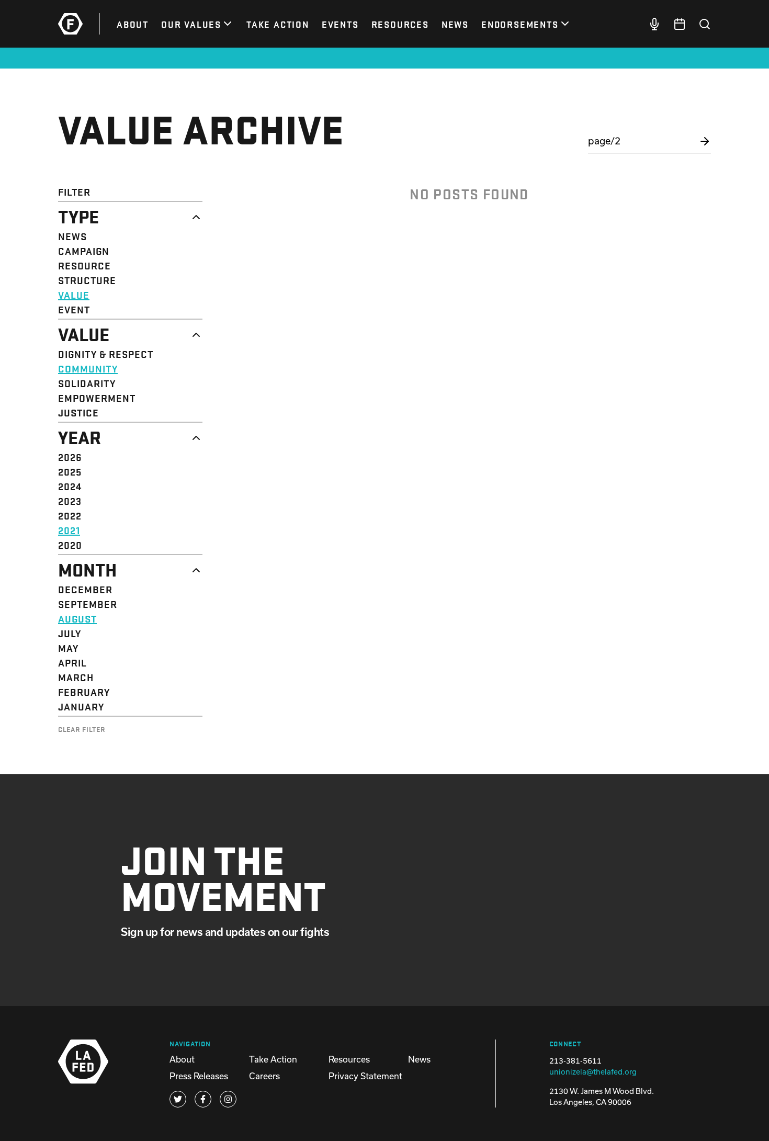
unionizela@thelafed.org (593, 1071)
